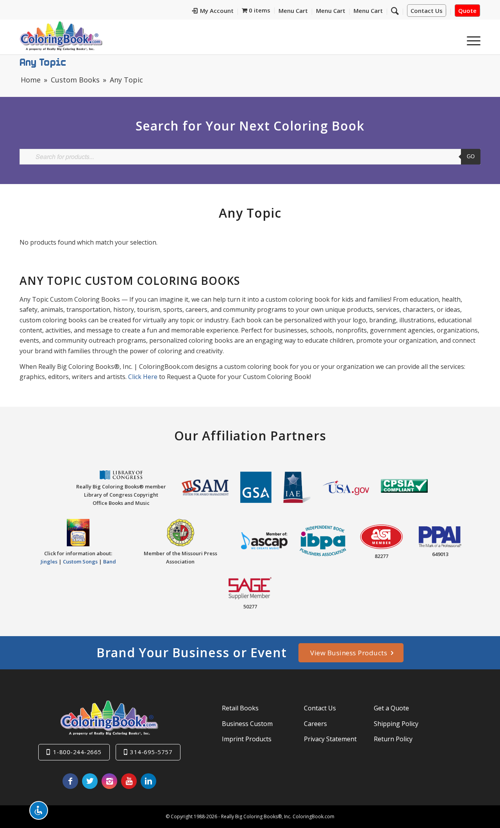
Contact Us (427, 10)
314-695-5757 (151, 752)
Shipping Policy (396, 723)
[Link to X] (90, 781)
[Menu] (471, 38)
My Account (217, 10)
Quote (467, 10)
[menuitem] (213, 12)
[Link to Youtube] (129, 781)
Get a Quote (391, 708)
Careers (315, 723)
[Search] (395, 10)
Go (471, 156)
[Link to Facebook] (70, 781)
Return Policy (393, 739)
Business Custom (247, 723)
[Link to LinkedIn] (148, 781)
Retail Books (240, 708)
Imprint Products (246, 739)
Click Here (142, 376)
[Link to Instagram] (109, 781)
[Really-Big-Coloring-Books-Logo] (61, 35)
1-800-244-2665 (77, 752)
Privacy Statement (330, 739)
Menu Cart (293, 10)
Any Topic (43, 61)
